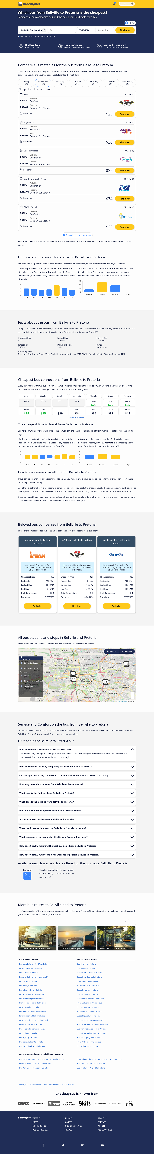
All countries (105, 1129)
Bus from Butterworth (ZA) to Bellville (34, 964)
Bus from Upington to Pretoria (89, 1037)
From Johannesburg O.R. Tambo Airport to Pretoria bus (99, 1059)
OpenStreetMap (122, 701)
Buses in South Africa (38, 1084)
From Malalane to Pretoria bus (89, 1003)
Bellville (112, 651)
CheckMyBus (23, 1084)
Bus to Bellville (55, 1084)
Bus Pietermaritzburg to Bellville (32, 1011)
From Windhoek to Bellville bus (32, 1046)
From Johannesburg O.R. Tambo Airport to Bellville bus (41, 1059)
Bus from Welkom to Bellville (31, 1042)
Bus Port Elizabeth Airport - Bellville (33, 1068)
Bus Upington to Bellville (29, 1033)
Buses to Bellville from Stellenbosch (33, 1020)
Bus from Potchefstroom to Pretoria (91, 1029)
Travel (68, 1129)
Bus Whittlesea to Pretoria (87, 1046)
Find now (125, 114)
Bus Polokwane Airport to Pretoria (91, 1068)
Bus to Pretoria (68, 1084)
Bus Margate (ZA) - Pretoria (88, 1007)
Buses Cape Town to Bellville (30, 968)
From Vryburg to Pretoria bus (89, 1042)
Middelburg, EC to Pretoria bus (89, 1011)
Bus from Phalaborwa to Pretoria (90, 1020)
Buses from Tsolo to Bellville (30, 1024)
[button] (74, 679)
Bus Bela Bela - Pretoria (86, 964)
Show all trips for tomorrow (78, 235)
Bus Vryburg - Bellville (28, 1037)
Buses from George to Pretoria (89, 977)
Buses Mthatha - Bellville (29, 1007)
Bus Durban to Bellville (28, 972)
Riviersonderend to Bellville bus (32, 1016)
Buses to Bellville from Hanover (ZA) (33, 977)
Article (101, 1126)
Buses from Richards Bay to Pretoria (91, 1033)
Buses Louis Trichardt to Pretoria (90, 998)
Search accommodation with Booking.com (37, 36)
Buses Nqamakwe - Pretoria (88, 1016)
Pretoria (128, 651)
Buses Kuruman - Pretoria (87, 990)
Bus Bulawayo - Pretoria (86, 968)
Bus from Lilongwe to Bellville (31, 998)
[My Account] (114, 3)
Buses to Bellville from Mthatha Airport (35, 1063)
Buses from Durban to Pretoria (89, 972)
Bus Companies (40, 1129)
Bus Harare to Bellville (28, 981)
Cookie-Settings (73, 1126)
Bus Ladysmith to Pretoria (87, 994)
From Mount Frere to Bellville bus (32, 1003)
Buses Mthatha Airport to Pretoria (91, 1063)
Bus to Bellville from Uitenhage (32, 1029)
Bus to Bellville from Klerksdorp (32, 994)
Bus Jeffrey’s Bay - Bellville (29, 985)
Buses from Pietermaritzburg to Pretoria (93, 1024)
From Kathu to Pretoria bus (88, 981)
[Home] (29, 4)
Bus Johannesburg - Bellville (30, 990)
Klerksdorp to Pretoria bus (88, 985)
